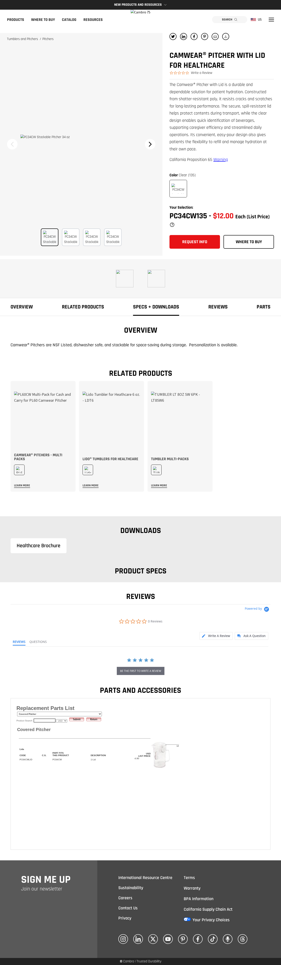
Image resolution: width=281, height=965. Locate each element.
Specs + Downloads (156, 307)
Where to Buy (43, 19)
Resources (93, 19)
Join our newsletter (41, 889)
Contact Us (128, 908)
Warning (220, 159)
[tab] (216, 636)
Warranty (192, 888)
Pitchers (48, 39)
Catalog (69, 19)
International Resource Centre (145, 878)
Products (15, 19)
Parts (263, 307)
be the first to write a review (140, 671)
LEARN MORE (22, 485)
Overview (22, 307)
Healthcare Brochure (38, 545)
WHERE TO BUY (249, 242)
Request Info (194, 242)
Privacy (124, 918)
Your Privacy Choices (211, 920)
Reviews (218, 307)
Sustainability (130, 888)
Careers (125, 898)
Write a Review (201, 73)
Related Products (83, 307)
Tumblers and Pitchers (23, 39)
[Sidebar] (271, 19)
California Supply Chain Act (208, 909)
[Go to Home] (140, 19)
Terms (189, 878)
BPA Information (198, 899)
